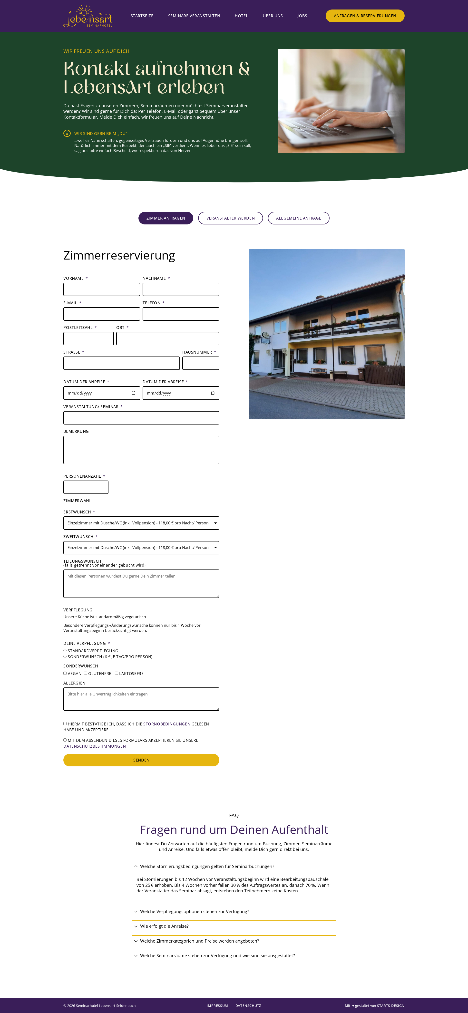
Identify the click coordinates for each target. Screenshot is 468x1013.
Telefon (152, 303)
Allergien (74, 683)
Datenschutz (248, 1005)
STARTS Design (391, 1005)
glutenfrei (100, 673)
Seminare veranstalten (194, 16)
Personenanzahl (82, 476)
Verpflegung (78, 610)
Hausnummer (197, 352)
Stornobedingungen (166, 724)
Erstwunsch (77, 512)
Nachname (155, 278)
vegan (74, 673)
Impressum (217, 1005)
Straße (72, 352)
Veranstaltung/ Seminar (91, 407)
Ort (121, 328)
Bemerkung (76, 431)
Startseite (142, 16)
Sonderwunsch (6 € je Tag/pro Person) (110, 656)
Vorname (74, 278)
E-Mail (70, 303)
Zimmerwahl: (78, 501)
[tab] (165, 218)
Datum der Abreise (164, 382)
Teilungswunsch (104, 563)
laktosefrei (132, 673)
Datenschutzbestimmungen (94, 746)
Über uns (273, 16)
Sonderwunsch (80, 666)
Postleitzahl (78, 328)
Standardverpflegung (93, 651)
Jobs (302, 16)
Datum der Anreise (84, 382)
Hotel (241, 16)
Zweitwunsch (79, 537)
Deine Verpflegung (85, 643)
